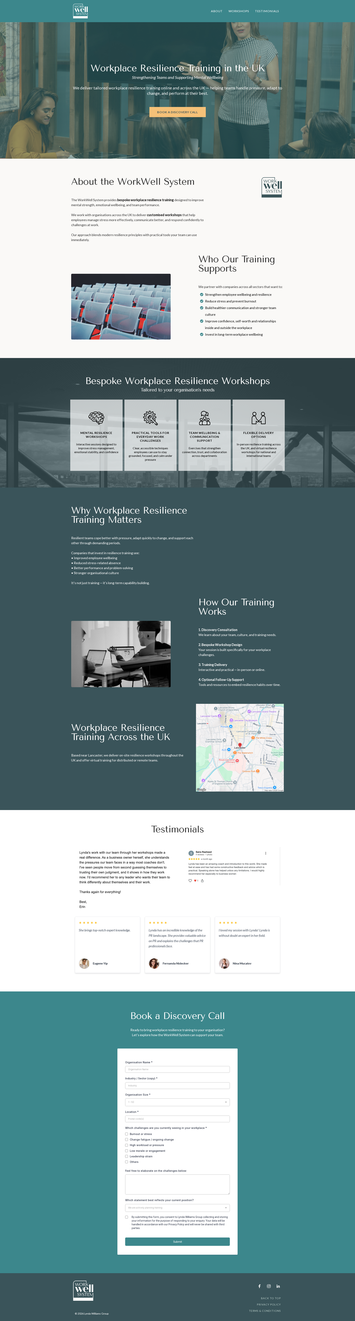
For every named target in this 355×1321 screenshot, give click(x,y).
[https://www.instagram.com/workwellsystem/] (268, 1286)
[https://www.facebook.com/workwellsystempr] (258, 1286)
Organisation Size (138, 1094)
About (217, 11)
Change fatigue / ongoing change (152, 1139)
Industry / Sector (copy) (141, 1078)
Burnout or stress (141, 1134)
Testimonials (267, 11)
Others (134, 1161)
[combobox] (177, 1102)
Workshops (239, 11)
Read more (85, 936)
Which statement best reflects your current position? (159, 1200)
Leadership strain (141, 1156)
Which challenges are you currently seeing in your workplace (166, 1127)
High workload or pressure (147, 1145)
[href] (240, 748)
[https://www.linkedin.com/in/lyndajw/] (277, 1286)
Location (132, 1111)
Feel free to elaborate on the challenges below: (156, 1170)
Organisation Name (139, 1062)
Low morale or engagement (147, 1150)
